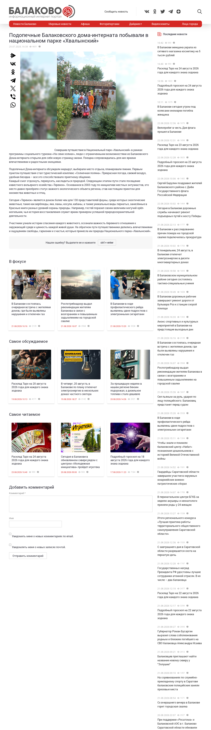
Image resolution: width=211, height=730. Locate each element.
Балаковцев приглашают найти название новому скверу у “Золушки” (176, 660)
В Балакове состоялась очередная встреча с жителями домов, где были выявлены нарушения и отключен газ (31, 309)
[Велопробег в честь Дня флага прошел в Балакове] (187, 123)
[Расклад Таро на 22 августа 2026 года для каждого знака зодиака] (187, 589)
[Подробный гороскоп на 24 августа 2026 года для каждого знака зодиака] (174, 81)
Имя (11, 518)
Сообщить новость (116, 11)
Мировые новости (60, 24)
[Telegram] (14, 80)
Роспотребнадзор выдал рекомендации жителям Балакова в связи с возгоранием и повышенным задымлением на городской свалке (79, 312)
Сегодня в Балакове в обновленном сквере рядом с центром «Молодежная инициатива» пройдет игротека (80, 462)
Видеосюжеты (161, 24)
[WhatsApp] (14, 105)
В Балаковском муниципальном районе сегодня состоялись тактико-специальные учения (177, 279)
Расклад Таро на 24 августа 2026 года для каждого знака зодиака (30, 460)
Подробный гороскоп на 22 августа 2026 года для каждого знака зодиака (179, 614)
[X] (14, 88)
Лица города (190, 24)
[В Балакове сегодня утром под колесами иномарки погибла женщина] (174, 102)
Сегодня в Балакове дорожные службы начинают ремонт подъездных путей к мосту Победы (179, 212)
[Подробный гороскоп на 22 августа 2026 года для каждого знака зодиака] (187, 606)
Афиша (85, 24)
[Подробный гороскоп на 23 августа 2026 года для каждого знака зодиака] (187, 158)
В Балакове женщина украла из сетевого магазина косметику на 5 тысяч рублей (178, 51)
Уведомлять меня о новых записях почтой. (39, 547)
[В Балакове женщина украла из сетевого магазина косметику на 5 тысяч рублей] (173, 43)
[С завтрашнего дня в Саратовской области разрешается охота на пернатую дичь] (187, 542)
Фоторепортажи (109, 24)
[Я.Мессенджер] (14, 55)
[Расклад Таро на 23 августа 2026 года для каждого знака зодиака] (187, 140)
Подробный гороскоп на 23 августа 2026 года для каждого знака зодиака (179, 166)
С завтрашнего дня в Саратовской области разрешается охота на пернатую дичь (178, 550)
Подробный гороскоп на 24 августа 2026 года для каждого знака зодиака (179, 89)
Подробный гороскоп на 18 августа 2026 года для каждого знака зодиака (130, 460)
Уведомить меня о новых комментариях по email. (43, 536)
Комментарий (17, 493)
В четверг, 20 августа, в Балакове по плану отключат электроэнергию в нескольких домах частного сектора (79, 389)
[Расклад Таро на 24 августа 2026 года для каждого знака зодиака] (31, 437)
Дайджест (135, 24)
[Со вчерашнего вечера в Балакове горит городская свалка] (187, 698)
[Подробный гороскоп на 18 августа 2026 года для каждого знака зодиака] (130, 437)
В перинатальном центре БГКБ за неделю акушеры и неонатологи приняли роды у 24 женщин (178, 500)
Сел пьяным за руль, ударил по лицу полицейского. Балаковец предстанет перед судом (176, 400)
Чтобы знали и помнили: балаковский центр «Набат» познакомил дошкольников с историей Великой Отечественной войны (178, 450)
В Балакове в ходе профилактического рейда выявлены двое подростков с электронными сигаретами (129, 309)
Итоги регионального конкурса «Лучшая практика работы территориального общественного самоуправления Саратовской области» (178, 525)
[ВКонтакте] (14, 64)
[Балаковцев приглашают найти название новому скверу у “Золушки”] (187, 652)
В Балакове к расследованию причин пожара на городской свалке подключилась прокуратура (179, 233)
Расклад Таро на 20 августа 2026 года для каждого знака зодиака (30, 387)
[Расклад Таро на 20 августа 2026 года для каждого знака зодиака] (31, 364)
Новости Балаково (24, 24)
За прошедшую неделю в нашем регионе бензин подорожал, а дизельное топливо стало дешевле (126, 389)
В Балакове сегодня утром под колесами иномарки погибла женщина (176, 110)
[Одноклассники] (14, 72)
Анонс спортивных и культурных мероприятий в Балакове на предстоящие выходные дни (177, 325)
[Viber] (14, 97)
